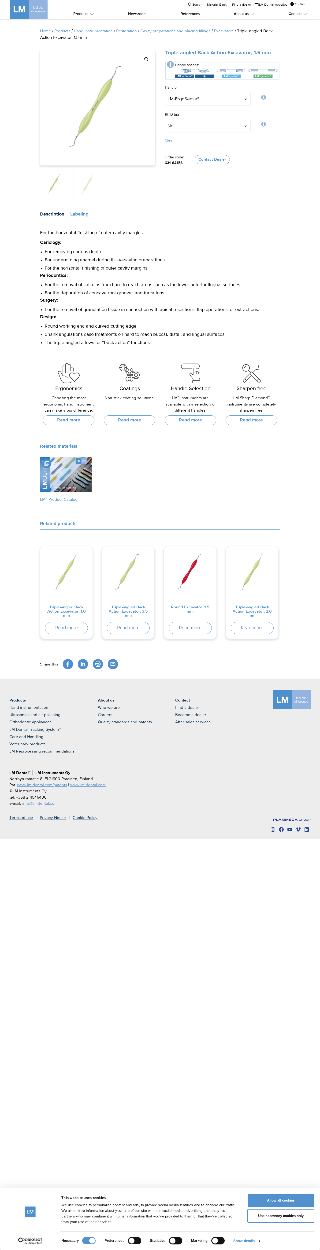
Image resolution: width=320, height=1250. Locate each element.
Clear (169, 141)
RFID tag (263, 125)
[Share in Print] (98, 664)
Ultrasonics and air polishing (34, 715)
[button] (146, 59)
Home (45, 31)
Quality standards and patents (125, 722)
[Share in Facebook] (68, 664)
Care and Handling (26, 737)
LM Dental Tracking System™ (35, 729)
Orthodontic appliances (30, 722)
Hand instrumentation (93, 31)
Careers (105, 715)
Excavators (224, 31)
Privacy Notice (53, 818)
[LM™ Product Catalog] (66, 474)
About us (241, 14)
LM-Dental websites (273, 4)
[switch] (134, 1240)
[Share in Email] (113, 664)
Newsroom (137, 14)
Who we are (109, 707)
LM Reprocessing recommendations (41, 751)
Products (80, 14)
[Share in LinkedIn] (83, 664)
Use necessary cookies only (281, 1216)
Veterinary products (27, 744)
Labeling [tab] (79, 214)
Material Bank (217, 4)
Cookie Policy (85, 818)
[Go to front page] (36, 9)
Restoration (126, 31)
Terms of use (21, 818)
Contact (295, 14)
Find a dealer (241, 4)
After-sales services (193, 722)
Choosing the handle (263, 98)
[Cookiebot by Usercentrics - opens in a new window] (30, 1240)
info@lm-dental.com (40, 803)
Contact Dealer (212, 159)
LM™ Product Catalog (59, 499)
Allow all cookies (281, 1200)
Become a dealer (190, 715)
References (190, 14)
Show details (244, 1241)
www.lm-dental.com (88, 785)
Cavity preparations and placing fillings (175, 31)
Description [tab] (52, 214)
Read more (68, 420)
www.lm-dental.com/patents (42, 785)
